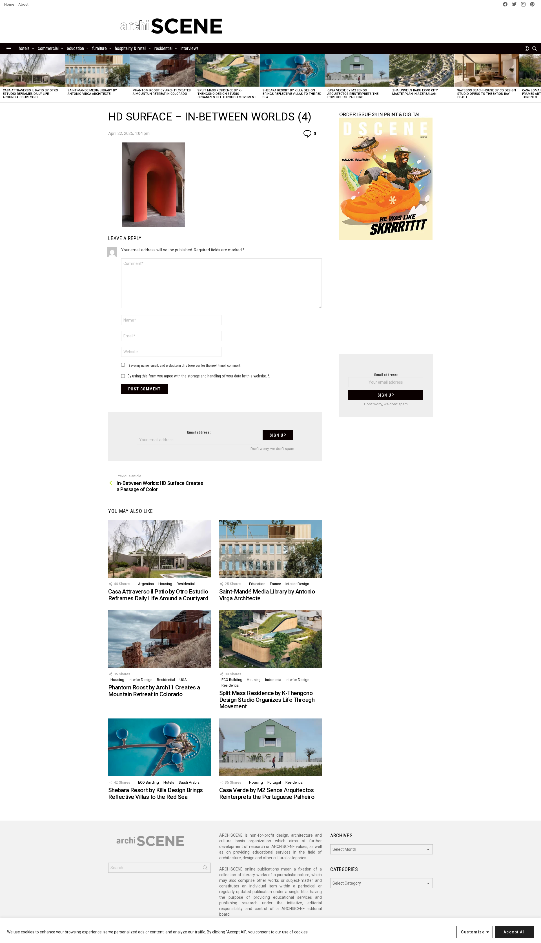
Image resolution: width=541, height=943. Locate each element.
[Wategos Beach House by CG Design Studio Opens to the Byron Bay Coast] (486, 70)
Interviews (190, 48)
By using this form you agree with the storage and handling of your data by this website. (199, 376)
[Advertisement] (386, 300)
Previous (3, 78)
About (23, 4)
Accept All (515, 932)
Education (75, 48)
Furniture (99, 48)
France (275, 584)
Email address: (198, 432)
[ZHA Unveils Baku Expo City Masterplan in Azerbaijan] (421, 70)
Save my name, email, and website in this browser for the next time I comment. (184, 365)
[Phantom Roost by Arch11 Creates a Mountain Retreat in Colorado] (162, 70)
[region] (270, 930)
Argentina (146, 584)
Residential (163, 48)
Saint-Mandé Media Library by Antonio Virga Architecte (92, 92)
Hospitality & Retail (130, 48)
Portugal (274, 782)
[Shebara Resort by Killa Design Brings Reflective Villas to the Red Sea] (292, 70)
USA (183, 680)
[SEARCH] (534, 48)
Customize (473, 932)
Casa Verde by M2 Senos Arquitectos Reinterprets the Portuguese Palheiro (352, 94)
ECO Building (231, 680)
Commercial (48, 48)
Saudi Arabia (189, 782)
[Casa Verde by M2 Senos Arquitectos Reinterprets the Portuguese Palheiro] (357, 70)
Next (538, 78)
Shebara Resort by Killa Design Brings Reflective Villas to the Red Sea (292, 94)
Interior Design (297, 584)
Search (205, 869)
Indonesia (273, 680)
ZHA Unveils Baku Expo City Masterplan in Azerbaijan (415, 92)
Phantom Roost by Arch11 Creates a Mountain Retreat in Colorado (162, 92)
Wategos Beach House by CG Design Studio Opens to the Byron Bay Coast (486, 94)
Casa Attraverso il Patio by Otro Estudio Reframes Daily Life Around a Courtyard (30, 94)
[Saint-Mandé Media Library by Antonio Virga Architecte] (97, 70)
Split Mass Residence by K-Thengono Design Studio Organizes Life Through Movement (227, 94)
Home (9, 4)
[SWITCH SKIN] (527, 48)
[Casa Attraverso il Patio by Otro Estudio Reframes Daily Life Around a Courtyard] (32, 70)
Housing (165, 584)
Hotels (24, 48)
